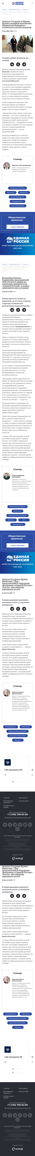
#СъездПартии (18, 524)
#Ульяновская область (17, 506)
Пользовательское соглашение (17, 843)
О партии (6, 798)
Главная (4, 9)
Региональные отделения (8, 801)
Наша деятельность (15, 9)
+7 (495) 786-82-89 (17, 814)
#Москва (18, 740)
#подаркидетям (17, 201)
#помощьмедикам (17, 206)
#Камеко (11, 520)
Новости (25, 9)
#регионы (10, 192)
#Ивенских (26, 727)
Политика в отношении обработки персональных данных (18, 847)
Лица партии (23, 798)
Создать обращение (17, 227)
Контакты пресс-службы (8, 806)
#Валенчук (24, 192)
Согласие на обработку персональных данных (17, 849)
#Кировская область (17, 188)
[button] (18, 781)
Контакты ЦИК (23, 801)
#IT (24, 520)
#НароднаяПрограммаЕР (17, 515)
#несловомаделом (17, 197)
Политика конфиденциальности (17, 844)
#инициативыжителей (18, 735)
